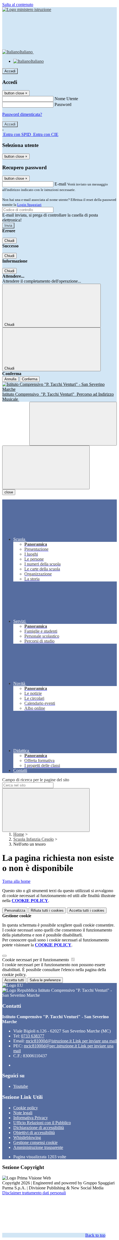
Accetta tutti (86, 910)
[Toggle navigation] (46, 467)
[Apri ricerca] (73, 424)
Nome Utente (66, 98)
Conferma (29, 379)
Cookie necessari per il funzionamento (36, 959)
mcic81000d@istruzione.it (71, 1041)
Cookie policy (25, 1107)
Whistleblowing (27, 1137)
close (8, 492)
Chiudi (9, 241)
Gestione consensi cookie (35, 1142)
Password (63, 104)
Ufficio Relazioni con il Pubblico (42, 1122)
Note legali (22, 1112)
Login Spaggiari (29, 205)
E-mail (60, 184)
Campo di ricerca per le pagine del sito (35, 779)
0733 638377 (32, 1036)
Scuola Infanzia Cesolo (33, 839)
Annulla (10, 379)
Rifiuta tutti (47, 910)
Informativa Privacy (30, 1117)
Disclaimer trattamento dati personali (34, 1192)
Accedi (9, 71)
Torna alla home (16, 881)
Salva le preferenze (45, 980)
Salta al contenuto (17, 4)
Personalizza (14, 910)
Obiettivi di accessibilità (34, 1132)
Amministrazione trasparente (38, 1147)
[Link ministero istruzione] (26, 9)
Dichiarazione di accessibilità (38, 1127)
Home (18, 834)
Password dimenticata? (22, 114)
